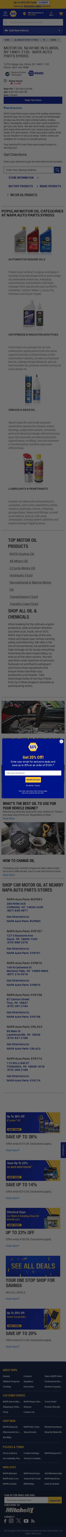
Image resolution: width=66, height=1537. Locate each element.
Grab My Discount (33, 780)
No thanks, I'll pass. (33, 785)
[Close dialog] (61, 741)
